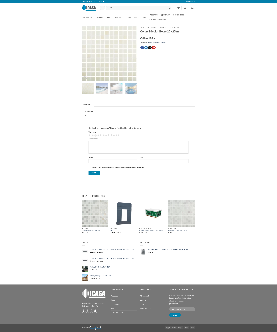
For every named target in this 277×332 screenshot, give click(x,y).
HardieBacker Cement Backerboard (151, 231)
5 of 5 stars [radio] (114, 135)
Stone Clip (113, 231)
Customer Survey (117, 313)
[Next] (133, 53)
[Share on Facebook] (142, 47)
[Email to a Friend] (150, 47)
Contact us (119, 17)
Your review (93, 139)
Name (91, 157)
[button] (190, 1)
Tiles (169, 28)
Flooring (162, 28)
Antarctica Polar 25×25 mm (91, 231)
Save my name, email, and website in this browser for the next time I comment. (118, 167)
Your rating (93, 132)
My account (144, 296)
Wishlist (143, 300)
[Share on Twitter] (146, 47)
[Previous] (85, 53)
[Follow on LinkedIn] (95, 311)
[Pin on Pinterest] (154, 47)
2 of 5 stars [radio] (93, 135)
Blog (112, 308)
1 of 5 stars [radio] (89, 135)
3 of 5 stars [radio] (98, 135)
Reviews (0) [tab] (87, 104)
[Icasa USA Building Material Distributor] (89, 7)
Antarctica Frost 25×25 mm (177, 231)
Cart (145, 17)
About (136, 17)
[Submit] (169, 8)
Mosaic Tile (178, 28)
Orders (142, 304)
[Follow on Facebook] (83, 311)
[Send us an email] (91, 311)
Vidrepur (163, 43)
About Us (114, 296)
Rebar (109, 17)
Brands (100, 17)
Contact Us (115, 304)
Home (142, 28)
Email (142, 157)
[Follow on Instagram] (87, 311)
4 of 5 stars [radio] (105, 135)
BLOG (129, 17)
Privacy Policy (145, 308)
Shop (113, 300)
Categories (87, 17)
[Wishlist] (178, 7)
